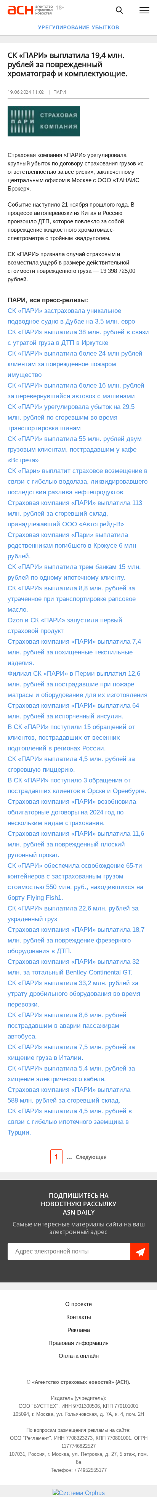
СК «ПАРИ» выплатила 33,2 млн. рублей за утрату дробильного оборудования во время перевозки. (74, 993)
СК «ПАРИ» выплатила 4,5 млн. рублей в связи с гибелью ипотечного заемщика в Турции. (70, 1122)
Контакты (78, 1317)
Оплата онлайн (79, 1356)
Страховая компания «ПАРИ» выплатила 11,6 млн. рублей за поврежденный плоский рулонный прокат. (76, 844)
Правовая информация (78, 1343)
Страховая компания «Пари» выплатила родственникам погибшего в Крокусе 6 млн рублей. (72, 545)
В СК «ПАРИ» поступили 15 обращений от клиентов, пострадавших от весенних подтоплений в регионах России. (71, 737)
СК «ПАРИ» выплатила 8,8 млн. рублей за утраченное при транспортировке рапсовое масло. (72, 599)
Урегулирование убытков (78, 27)
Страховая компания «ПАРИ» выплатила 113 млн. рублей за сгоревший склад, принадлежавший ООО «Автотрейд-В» (75, 513)
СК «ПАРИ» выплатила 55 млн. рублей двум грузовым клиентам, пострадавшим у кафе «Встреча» (75, 449)
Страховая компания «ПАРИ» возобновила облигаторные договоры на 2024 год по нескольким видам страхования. (72, 812)
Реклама (78, 1330)
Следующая (91, 1156)
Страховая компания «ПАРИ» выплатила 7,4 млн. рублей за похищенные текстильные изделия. (74, 652)
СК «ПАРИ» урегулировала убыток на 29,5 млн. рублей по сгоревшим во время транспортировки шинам (71, 417)
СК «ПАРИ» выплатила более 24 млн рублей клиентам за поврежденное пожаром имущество (75, 364)
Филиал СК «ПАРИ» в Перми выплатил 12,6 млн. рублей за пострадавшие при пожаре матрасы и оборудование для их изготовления (77, 684)
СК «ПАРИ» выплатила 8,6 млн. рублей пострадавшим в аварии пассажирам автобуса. (67, 1025)
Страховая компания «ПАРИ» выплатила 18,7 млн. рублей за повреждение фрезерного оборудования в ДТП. (76, 940)
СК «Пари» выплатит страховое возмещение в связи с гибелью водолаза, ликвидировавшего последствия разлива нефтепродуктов (77, 481)
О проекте (78, 1304)
